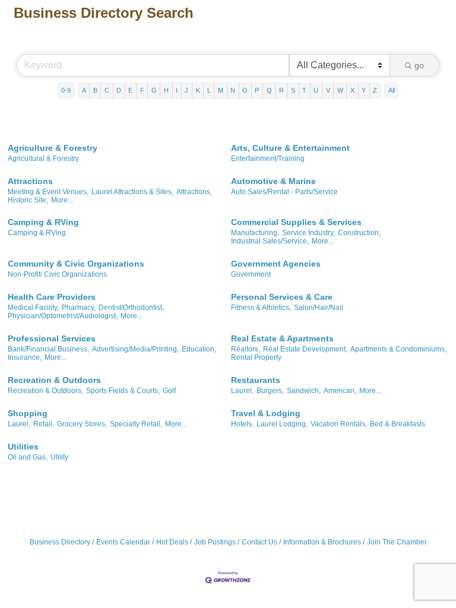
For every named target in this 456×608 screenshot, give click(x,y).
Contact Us (259, 542)
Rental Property (256, 357)
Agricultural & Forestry (43, 158)
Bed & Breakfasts (397, 424)
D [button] (118, 90)
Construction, (359, 233)
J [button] (186, 90)
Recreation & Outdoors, (45, 391)
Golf (169, 391)
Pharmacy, (79, 307)
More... (62, 200)
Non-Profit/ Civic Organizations (57, 274)
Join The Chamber (397, 542)
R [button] (281, 90)
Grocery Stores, (82, 424)
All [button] (391, 90)
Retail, (43, 424)
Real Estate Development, (305, 349)
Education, (199, 349)
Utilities (23, 446)
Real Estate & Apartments (282, 338)
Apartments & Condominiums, (398, 349)
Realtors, (245, 349)
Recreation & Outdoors (54, 380)
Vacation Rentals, (339, 424)
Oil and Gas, (28, 457)
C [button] (106, 90)
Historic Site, (28, 200)
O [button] (245, 90)
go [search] (419, 65)
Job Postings (215, 542)
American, (340, 391)
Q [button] (269, 90)
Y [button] (364, 90)
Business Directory (60, 542)
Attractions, (194, 192)
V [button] (328, 90)
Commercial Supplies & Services (296, 222)
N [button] (232, 90)
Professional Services (52, 338)
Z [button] (375, 90)
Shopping (28, 413)
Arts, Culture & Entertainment (290, 148)
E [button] (130, 90)
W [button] (340, 90)
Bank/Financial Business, (48, 349)
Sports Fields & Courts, (123, 391)
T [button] (304, 90)
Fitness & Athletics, (261, 307)
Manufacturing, (255, 233)
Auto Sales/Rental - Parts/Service (284, 192)
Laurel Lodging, (282, 424)
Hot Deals (172, 542)
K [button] (198, 90)
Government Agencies (276, 263)
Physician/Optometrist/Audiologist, (63, 316)
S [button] (293, 90)
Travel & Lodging (265, 413)
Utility (59, 457)
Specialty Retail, (136, 424)
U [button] (316, 90)
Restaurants (255, 380)
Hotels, (242, 424)
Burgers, (270, 391)
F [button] (142, 90)
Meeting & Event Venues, (48, 192)
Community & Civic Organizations (76, 263)
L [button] (209, 90)
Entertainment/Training (268, 158)
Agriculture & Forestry (52, 148)
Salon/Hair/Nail (318, 307)
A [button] (84, 90)
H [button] (166, 90)
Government (251, 274)
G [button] (154, 90)
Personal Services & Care (281, 297)
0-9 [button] (66, 90)
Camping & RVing (43, 222)
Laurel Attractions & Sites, (132, 192)
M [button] (220, 90)
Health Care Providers (52, 297)
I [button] (177, 90)
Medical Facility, (33, 307)
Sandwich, (304, 391)
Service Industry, (308, 233)
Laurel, (242, 391)
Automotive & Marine (273, 181)
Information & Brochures (322, 542)
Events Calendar (123, 542)
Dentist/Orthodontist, (131, 307)
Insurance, (25, 357)
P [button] (257, 90)
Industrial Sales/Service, (270, 241)
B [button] (95, 90)
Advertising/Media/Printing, (135, 349)
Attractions (30, 181)
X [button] (352, 90)
